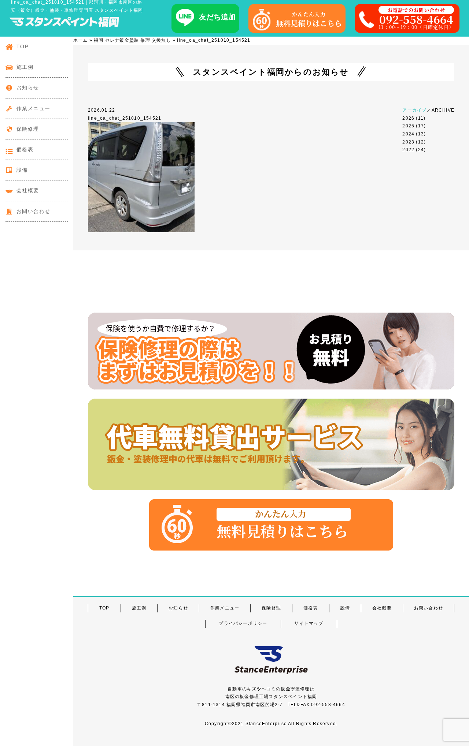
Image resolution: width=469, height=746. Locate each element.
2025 (408, 125)
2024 (408, 134)
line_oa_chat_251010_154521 (124, 118)
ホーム (80, 40)
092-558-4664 (416, 18)
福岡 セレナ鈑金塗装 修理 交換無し (132, 40)
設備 (22, 170)
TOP (22, 46)
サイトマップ (308, 623)
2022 (408, 149)
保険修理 (27, 129)
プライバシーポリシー (243, 623)
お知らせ (27, 87)
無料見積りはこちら (309, 19)
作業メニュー (33, 108)
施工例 (24, 67)
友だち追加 (217, 17)
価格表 (24, 149)
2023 (408, 142)
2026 (408, 118)
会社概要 (27, 190)
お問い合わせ (33, 211)
